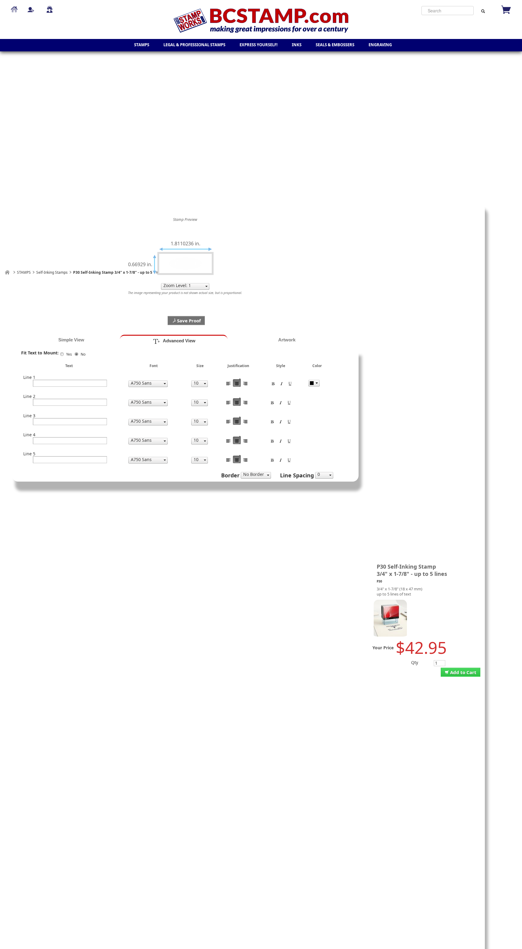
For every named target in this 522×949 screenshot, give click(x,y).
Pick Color (314, 383)
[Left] (228, 383)
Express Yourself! (259, 44)
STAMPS (141, 44)
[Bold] (273, 383)
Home (14, 6)
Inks (296, 44)
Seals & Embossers (335, 44)
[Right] (245, 383)
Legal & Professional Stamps (194, 44)
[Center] (237, 383)
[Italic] (281, 383)
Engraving (380, 44)
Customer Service (50, 6)
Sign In (31, 6)
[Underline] (290, 383)
